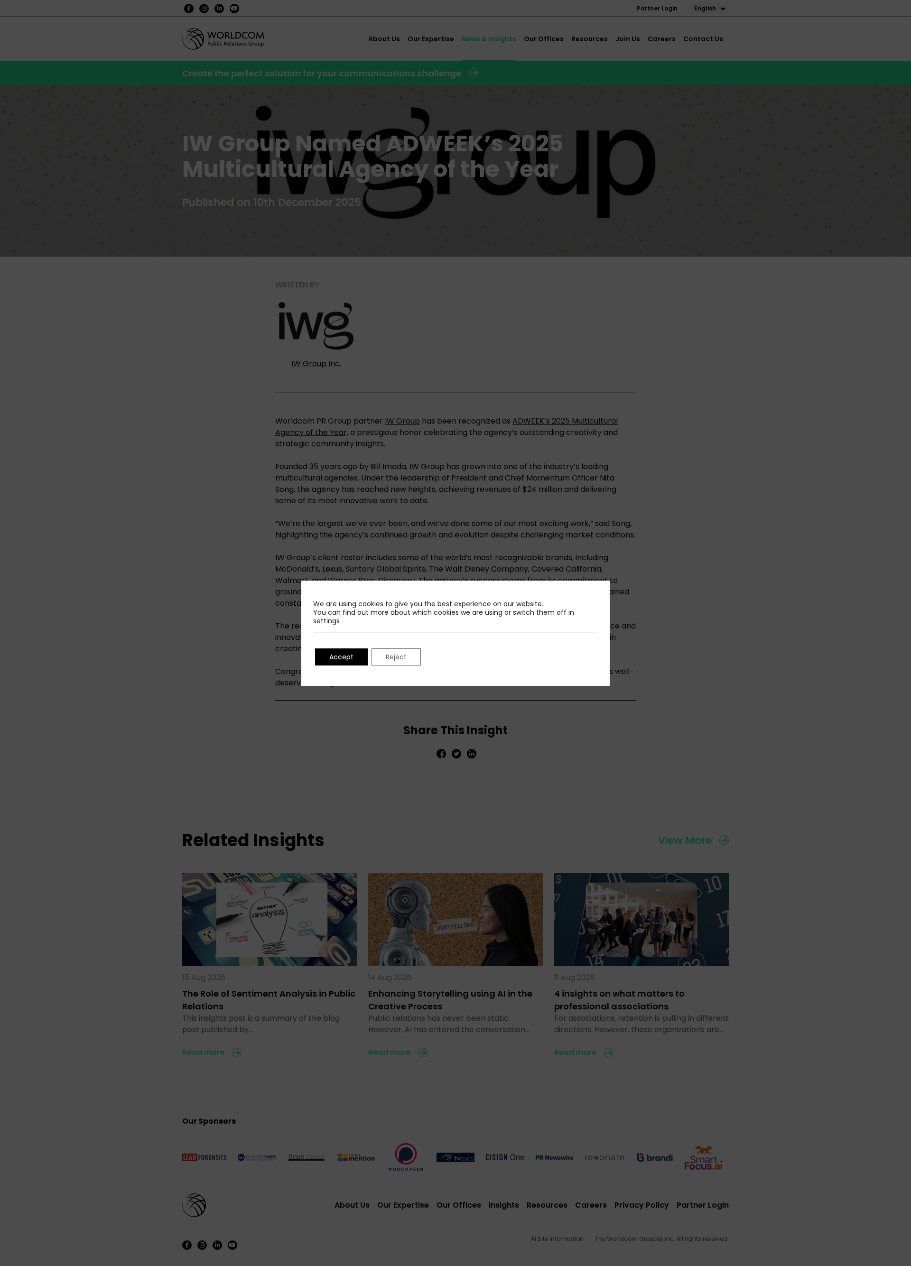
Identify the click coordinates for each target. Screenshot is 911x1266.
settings (326, 621)
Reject (396, 657)
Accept (341, 657)
